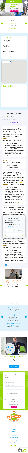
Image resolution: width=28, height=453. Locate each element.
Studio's (14, 429)
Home (14, 428)
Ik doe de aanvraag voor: (9, 375)
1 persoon (7, 377)
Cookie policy (14, 442)
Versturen (14, 406)
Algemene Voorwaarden (14, 439)
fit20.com (14, 440)
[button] (2, 23)
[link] (13, 269)
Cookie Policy (11, 226)
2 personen (8, 379)
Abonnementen (14, 431)
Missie (14, 435)
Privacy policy (14, 437)
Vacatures (14, 433)
